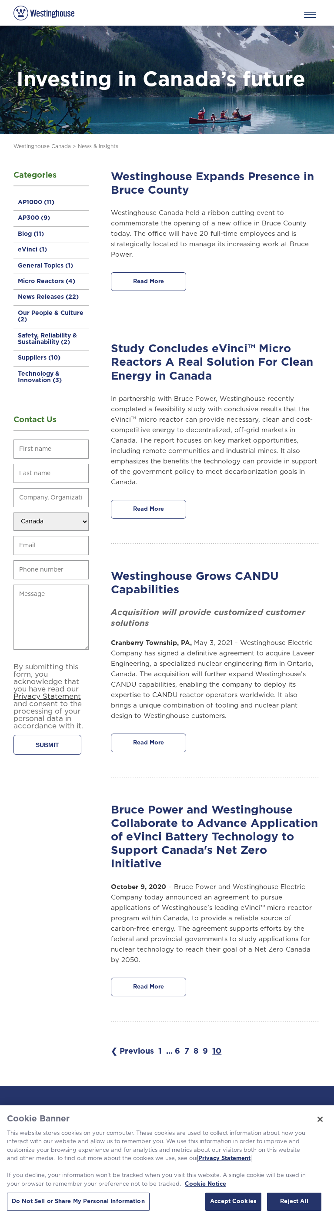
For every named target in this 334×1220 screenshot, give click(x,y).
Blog (31, 234)
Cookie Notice (205, 1184)
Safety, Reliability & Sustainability (47, 339)
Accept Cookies (233, 1201)
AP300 (34, 218)
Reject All (294, 1201)
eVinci (32, 250)
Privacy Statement (224, 1158)
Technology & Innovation (40, 377)
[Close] (320, 1119)
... (169, 1051)
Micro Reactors (46, 281)
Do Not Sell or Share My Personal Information (78, 1201)
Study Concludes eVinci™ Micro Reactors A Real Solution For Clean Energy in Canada (212, 362)
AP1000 (36, 202)
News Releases (48, 297)
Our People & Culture (51, 316)
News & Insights (98, 146)
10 (216, 1051)
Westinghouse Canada (42, 146)
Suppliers (39, 358)
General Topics (45, 266)
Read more (148, 281)
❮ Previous (132, 1051)
